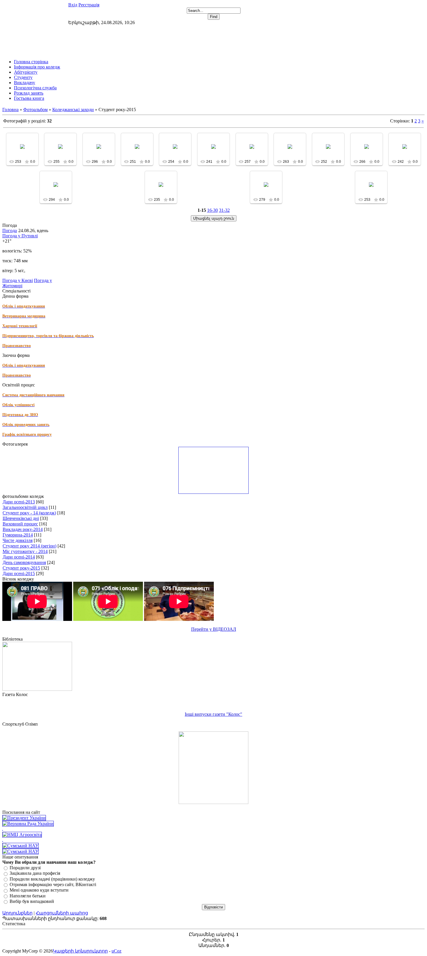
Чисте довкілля (18, 540)
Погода (9, 230)
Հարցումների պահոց (62, 912)
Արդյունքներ (17, 912)
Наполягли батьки (28, 895)
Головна (10, 109)
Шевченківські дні (21, 518)
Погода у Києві (17, 280)
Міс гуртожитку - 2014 (25, 551)
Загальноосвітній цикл (25, 507)
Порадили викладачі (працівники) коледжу (52, 879)
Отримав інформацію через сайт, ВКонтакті (53, 884)
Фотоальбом (35, 109)
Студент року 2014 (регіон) (29, 545)
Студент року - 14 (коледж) (29, 512)
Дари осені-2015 (19, 573)
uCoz (116, 950)
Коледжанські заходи (73, 109)
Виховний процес (20, 523)
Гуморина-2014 (18, 534)
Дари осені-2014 (19, 556)
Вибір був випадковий (32, 901)
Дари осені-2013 (19, 501)
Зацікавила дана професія (35, 873)
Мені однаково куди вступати (39, 890)
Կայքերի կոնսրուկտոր (80, 950)
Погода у (20, 235)
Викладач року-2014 (23, 529)
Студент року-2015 (21, 567)
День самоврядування (24, 562)
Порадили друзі (25, 867)
